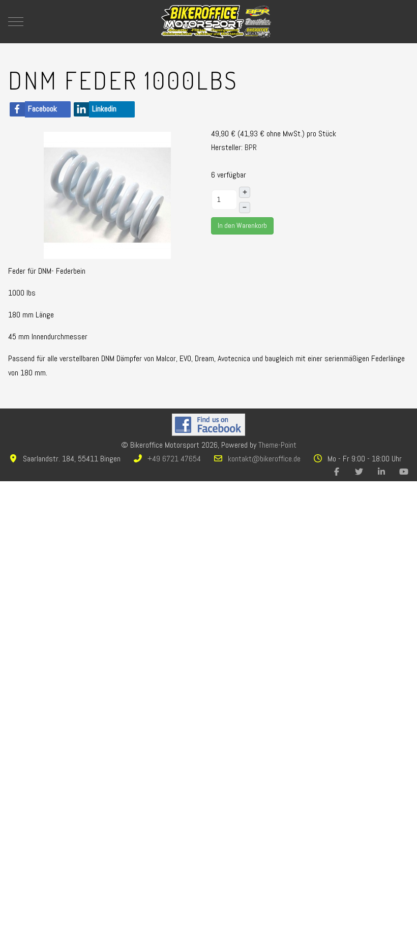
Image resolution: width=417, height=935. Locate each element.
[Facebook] (337, 471)
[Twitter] (359, 471)
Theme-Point (277, 445)
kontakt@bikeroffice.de (264, 458)
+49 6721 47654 (174, 458)
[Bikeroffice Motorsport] (216, 21)
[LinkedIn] (381, 471)
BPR (251, 147)
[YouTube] (404, 471)
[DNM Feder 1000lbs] (107, 194)
